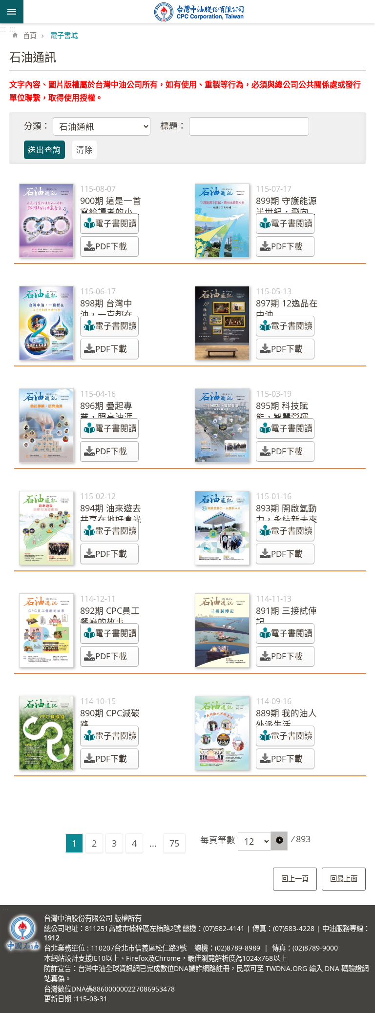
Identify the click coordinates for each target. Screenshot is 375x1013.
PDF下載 (111, 246)
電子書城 (64, 35)
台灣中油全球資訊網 (199, 11)
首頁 (30, 35)
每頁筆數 (217, 840)
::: (3, 28)
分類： (37, 125)
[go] (279, 841)
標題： (173, 125)
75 (174, 843)
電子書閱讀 (116, 223)
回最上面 (343, 878)
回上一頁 (295, 878)
